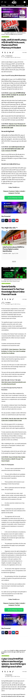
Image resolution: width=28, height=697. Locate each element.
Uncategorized (5, 36)
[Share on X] (5, 52)
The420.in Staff (7, 253)
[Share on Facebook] (2, 52)
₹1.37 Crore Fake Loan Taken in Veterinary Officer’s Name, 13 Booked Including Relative (13, 249)
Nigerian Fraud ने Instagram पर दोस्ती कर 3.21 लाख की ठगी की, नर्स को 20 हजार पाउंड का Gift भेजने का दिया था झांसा (13, 125)
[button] (13, 262)
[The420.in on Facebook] (3, 220)
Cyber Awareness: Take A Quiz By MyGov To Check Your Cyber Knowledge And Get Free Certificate (13, 351)
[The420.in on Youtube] (17, 220)
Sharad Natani (9, 675)
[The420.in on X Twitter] (6, 220)
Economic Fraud (7, 244)
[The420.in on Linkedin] (13, 220)
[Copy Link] (13, 52)
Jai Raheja (8, 302)
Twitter (17, 191)
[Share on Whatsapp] (8, 52)
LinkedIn (22, 191)
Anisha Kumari (9, 55)
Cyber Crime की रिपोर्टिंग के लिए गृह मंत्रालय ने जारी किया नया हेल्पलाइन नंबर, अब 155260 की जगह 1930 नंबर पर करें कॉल (13, 94)
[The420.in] (14, 2)
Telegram (5, 191)
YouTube (17, 193)
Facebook (12, 191)
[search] (21, 2)
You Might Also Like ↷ (9, 228)
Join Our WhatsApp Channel (14, 197)
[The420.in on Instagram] (9, 220)
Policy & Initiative (6, 283)
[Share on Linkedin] (10, 52)
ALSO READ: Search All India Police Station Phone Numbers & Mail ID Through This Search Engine (13, 458)
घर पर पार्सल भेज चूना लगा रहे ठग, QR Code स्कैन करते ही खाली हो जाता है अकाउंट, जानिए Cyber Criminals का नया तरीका (13, 148)
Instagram (11, 193)
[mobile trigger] (2, 2)
